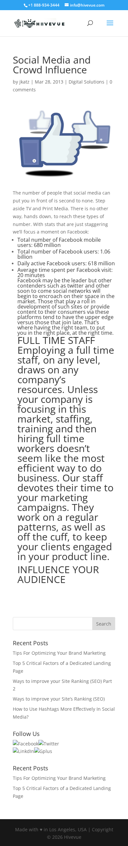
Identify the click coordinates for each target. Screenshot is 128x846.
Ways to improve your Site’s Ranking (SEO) (59, 699)
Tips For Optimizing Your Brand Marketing (59, 653)
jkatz (24, 82)
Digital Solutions (86, 82)
